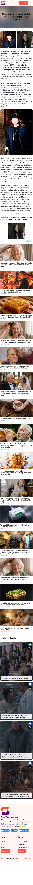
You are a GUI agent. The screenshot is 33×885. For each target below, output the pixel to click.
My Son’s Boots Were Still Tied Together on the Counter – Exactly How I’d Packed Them (16, 795)
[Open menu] (30, 3)
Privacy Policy (22, 841)
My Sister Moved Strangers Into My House (15, 678)
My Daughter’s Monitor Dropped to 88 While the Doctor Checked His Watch (14, 716)
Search (3, 847)
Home (3, 841)
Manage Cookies (23, 847)
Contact (21, 851)
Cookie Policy (22, 844)
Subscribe (24, 3)
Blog (2, 844)
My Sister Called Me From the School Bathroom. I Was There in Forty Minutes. (15, 756)
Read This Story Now (10, 817)
